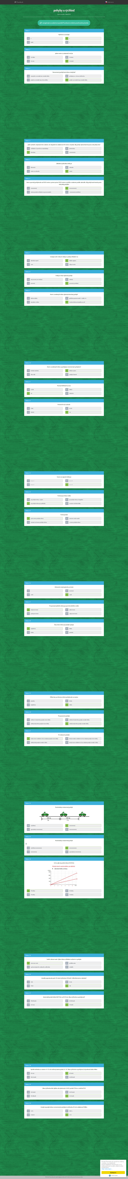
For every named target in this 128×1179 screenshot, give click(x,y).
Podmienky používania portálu (75, 1177)
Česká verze (110, 2)
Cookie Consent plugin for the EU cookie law (113, 1175)
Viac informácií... (107, 1169)
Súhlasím (113, 1172)
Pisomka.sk (19, 2)
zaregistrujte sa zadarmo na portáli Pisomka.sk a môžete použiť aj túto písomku (65, 23)
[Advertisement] (64, 111)
